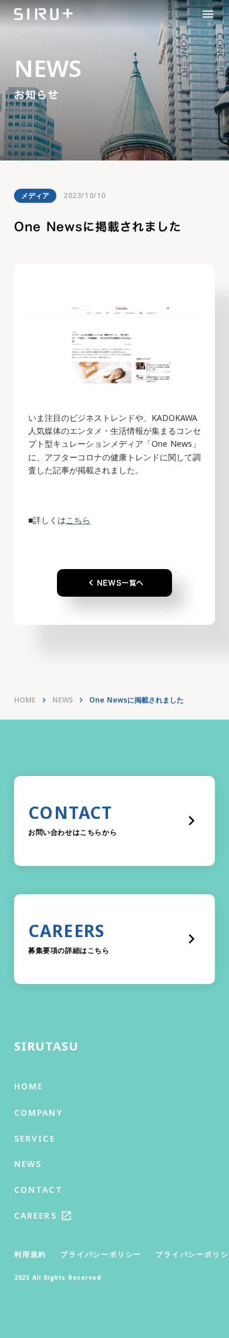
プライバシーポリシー (101, 1254)
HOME (25, 700)
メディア (35, 195)
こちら (78, 520)
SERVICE (34, 1138)
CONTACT (38, 1189)
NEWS (62, 700)
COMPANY (38, 1112)
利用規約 (30, 1254)
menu (208, 14)
